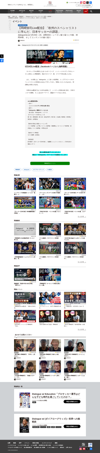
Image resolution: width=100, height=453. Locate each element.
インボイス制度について (87, 7)
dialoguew (26, 169)
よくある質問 (34, 445)
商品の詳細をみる (72, 401)
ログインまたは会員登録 (84, 5)
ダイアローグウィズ (38, 169)
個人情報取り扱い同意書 (39, 447)
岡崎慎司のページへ (50, 163)
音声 (20, 443)
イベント (26, 443)
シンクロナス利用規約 (58, 445)
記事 (9, 443)
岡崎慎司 (21, 16)
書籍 (56, 443)
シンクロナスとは (12, 445)
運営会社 (62, 447)
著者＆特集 (35, 443)
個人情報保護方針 (28, 447)
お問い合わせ (69, 447)
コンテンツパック (47, 443)
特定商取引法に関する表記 (45, 445)
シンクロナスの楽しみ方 (73, 2)
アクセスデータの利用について (15, 447)
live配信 (50, 169)
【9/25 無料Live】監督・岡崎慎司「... (49, 324)
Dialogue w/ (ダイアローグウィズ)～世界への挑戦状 (38, 16)
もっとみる (81, 216)
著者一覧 (14, 16)
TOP (9, 16)
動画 (14, 443)
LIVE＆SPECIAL (23, 25)
